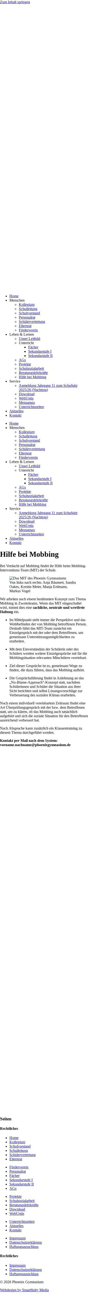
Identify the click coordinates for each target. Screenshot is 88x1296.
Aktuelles (16, 411)
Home (14, 296)
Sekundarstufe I (39, 351)
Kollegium (26, 305)
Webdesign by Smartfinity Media (24, 1290)
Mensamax (27, 403)
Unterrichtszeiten (31, 407)
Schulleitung (28, 309)
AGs (22, 360)
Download (26, 394)
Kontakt (15, 415)
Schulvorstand (29, 313)
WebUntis (26, 398)
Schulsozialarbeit (31, 368)
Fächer (33, 347)
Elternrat (25, 326)
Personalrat (27, 317)
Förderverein (28, 330)
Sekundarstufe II (40, 356)
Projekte (25, 364)
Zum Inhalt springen (15, 2)
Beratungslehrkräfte (33, 373)
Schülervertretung (32, 322)
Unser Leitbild (29, 339)
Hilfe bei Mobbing (32, 377)
